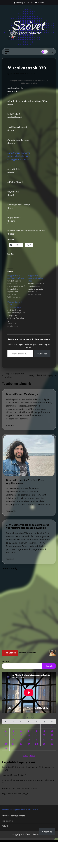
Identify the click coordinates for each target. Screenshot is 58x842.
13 (29, 735)
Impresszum (7, 821)
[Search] (51, 51)
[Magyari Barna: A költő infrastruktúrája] (17, 314)
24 (6, 744)
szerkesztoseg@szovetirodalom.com (20, 809)
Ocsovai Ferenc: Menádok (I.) (22, 394)
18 (13, 739)
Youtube (41, 3)
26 (21, 744)
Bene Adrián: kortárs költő (14, 775)
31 (6, 748)
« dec (25, 755)
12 (21, 735)
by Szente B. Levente (15, 74)
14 (36, 735)
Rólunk (5, 826)
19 (21, 739)
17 (6, 739)
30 (52, 744)
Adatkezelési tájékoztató (13, 815)
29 (44, 744)
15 (44, 735)
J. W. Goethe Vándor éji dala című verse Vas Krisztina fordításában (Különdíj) (27, 526)
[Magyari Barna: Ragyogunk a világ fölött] (38, 285)
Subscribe (42, 353)
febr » (32, 755)
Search (5, 661)
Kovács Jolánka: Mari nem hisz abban (19, 788)
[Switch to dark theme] (44, 52)
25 (13, 744)
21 (36, 739)
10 (6, 735)
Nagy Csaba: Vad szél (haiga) (15, 793)
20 (28, 739)
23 (52, 739)
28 (36, 744)
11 (13, 735)
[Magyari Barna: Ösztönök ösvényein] (17, 286)
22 (44, 739)
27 (28, 744)
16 (52, 735)
